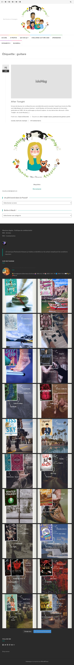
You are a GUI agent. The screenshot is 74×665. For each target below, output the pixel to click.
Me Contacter (37, 189)
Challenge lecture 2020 (40, 38)
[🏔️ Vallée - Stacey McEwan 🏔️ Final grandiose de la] (19, 401)
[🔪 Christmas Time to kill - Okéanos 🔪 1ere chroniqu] (54, 576)
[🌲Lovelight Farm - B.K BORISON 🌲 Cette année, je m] (19, 611)
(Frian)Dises (56, 38)
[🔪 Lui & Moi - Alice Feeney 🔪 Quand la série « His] (54, 471)
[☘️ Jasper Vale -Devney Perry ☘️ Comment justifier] (54, 611)
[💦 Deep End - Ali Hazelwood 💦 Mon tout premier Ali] (19, 366)
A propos (13, 38)
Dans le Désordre (23, 116)
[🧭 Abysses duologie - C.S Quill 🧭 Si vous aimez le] (19, 471)
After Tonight (18, 102)
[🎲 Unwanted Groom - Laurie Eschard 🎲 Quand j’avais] (54, 296)
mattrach (18, 120)
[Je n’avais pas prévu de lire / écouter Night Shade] (54, 331)
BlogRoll (16, 43)
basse (50, 116)
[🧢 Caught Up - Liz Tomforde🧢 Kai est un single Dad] (54, 506)
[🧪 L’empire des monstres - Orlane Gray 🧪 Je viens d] (19, 576)
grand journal (57, 116)
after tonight (44, 116)
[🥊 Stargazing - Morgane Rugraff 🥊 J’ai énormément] (54, 401)
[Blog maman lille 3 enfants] (37, 154)
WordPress (44, 661)
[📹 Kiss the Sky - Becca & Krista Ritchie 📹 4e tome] (19, 436)
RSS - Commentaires (8, 236)
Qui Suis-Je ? (24, 38)
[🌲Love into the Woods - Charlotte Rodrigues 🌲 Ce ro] (19, 331)
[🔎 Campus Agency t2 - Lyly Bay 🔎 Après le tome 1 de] (54, 436)
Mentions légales (7, 230)
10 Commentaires (35, 120)
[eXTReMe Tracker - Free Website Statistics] (4, 243)
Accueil (4, 38)
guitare (63, 116)
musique (24, 120)
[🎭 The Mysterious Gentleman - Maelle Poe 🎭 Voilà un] (54, 366)
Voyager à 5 (6, 43)
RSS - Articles (6, 233)
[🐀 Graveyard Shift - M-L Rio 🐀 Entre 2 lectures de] (19, 541)
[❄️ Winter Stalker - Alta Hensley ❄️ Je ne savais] (19, 506)
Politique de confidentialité (23, 230)
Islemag (28, 661)
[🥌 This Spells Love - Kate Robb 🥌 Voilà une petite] (19, 296)
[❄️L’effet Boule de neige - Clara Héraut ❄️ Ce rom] (54, 541)
